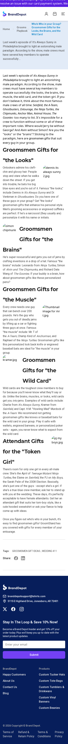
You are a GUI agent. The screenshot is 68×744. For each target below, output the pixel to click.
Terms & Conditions (44, 734)
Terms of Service (8, 734)
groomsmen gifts (39, 138)
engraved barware (24, 425)
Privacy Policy (59, 734)
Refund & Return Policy (26, 734)
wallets (7, 425)
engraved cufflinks (53, 209)
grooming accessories (24, 209)
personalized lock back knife (25, 344)
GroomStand (47, 523)
